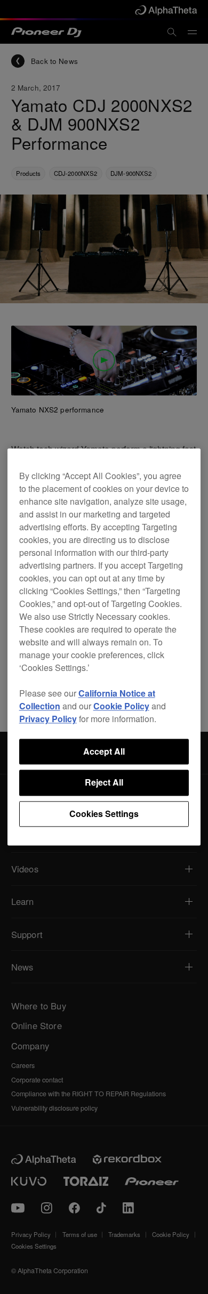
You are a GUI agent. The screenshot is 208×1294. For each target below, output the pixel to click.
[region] (104, 646)
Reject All (104, 783)
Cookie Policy (121, 706)
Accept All (104, 751)
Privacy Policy (48, 719)
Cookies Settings (104, 813)
